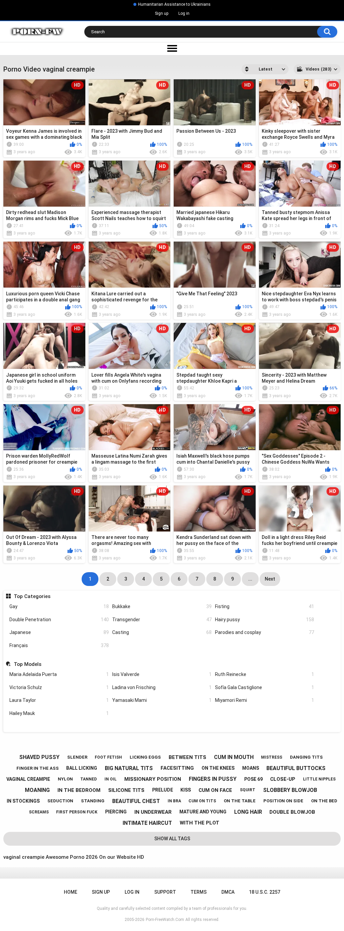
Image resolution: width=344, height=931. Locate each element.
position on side (283, 800)
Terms (198, 892)
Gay (59, 606)
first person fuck (76, 812)
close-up (282, 779)
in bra (174, 801)
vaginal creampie (28, 779)
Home (70, 892)
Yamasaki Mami (162, 700)
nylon (65, 778)
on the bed (324, 800)
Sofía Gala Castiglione (264, 687)
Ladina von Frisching (162, 687)
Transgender (162, 619)
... (250, 579)
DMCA (227, 892)
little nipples (319, 779)
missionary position (152, 779)
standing (92, 800)
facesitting (177, 768)
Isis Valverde (162, 674)
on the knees (218, 768)
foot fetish (108, 757)
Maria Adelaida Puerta (59, 674)
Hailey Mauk (59, 713)
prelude (162, 790)
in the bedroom (78, 790)
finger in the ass (37, 768)
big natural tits (129, 768)
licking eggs (145, 757)
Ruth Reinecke (264, 674)
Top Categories (32, 596)
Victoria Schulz (59, 687)
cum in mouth (234, 757)
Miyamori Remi (264, 700)
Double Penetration (59, 619)
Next (270, 579)
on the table (240, 800)
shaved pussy (39, 757)
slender (77, 757)
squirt (247, 790)
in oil (110, 779)
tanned (88, 779)
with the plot (199, 823)
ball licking (81, 768)
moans (250, 768)
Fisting (264, 606)
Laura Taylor (59, 700)
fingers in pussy (212, 779)
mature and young (202, 811)
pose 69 (253, 779)
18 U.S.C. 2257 (264, 892)
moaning (37, 790)
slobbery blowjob (290, 790)
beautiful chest (136, 801)
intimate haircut (147, 823)
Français (59, 645)
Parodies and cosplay (264, 632)
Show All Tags (172, 838)
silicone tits (126, 790)
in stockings (23, 801)
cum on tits (202, 801)
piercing (116, 811)
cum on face (215, 790)
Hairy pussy (264, 619)
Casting (162, 632)
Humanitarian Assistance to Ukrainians (174, 4)
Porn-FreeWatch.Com (165, 919)
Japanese (59, 632)
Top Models (27, 664)
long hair (248, 812)
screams (39, 812)
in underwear (153, 812)
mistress (271, 757)
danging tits (306, 757)
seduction (60, 800)
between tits (187, 757)
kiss (185, 790)
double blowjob (292, 812)
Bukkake (162, 606)
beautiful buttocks (296, 768)
